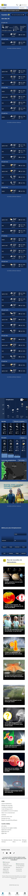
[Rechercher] (17, 5)
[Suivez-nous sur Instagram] (7, 853)
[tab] (22, 400)
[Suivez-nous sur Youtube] (10, 853)
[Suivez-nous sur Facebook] (3, 853)
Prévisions (22, 8)
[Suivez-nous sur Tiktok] (14, 853)
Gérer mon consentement (8, 812)
